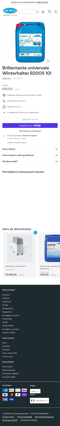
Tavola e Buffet (7, 326)
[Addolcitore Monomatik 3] (20, 255)
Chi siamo (6, 350)
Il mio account (7, 357)
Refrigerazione (7, 308)
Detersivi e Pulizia (8, 333)
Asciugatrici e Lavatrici (10, 329)
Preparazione (7, 312)
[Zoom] (48, 61)
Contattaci (6, 346)
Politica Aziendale (8, 370)
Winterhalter (22, 229)
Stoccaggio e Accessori (11, 315)
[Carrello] (49, 12)
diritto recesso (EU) (9, 353)
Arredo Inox (6, 302)
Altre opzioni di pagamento (30, 131)
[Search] (37, 12)
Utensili (5, 322)
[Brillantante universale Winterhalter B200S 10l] (20, 197)
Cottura (5, 305)
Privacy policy (7, 367)
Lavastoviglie (7, 319)
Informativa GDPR (8, 377)
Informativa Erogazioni (10, 373)
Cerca (4, 343)
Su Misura (5, 298)
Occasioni (6, 295)
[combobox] (29, 12)
